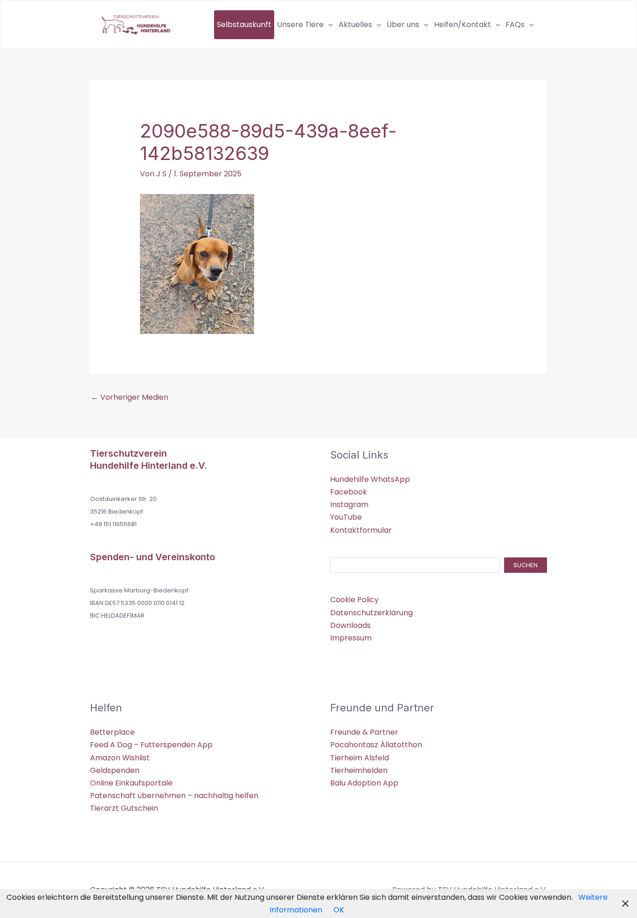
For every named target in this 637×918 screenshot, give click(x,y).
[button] (328, 24)
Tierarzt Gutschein (124, 808)
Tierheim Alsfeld (359, 757)
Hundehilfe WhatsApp (370, 479)
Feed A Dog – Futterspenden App (151, 744)
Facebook (348, 492)
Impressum (351, 638)
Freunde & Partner (364, 732)
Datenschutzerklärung (371, 612)
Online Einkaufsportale (131, 783)
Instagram (349, 504)
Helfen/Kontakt (462, 24)
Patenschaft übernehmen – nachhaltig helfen (174, 795)
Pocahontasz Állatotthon (376, 744)
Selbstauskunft (244, 24)
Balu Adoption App (364, 783)
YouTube (346, 517)
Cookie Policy (354, 599)
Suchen (525, 565)
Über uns (403, 24)
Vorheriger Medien (129, 397)
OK (338, 909)
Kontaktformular (361, 530)
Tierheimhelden (359, 770)
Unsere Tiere (300, 24)
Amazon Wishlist (120, 757)
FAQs (515, 24)
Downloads (350, 625)
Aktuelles (355, 24)
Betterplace (112, 732)
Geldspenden (114, 770)
